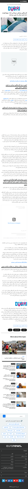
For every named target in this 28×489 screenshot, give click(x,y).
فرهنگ (12, 462)
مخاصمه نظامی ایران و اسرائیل (14, 424)
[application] (14, 25)
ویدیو (26, 464)
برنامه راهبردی (7, 90)
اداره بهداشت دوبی (23, 90)
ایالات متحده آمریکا (20, 437)
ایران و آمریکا (10, 430)
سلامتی (24, 330)
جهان (12, 453)
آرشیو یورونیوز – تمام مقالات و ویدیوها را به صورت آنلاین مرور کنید (7, 468)
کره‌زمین (12, 456)
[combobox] (14, 416)
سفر (26, 462)
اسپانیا (11, 433)
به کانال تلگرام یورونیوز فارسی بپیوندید (19, 262)
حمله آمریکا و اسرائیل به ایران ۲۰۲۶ (18, 427)
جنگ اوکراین (6, 427)
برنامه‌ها (12, 464)
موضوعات (25, 451)
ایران (5, 437)
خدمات (25, 472)
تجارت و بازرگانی (24, 456)
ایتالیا (23, 356)
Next (26, 459)
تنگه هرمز (11, 437)
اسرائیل (4, 433)
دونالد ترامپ (18, 430)
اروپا (26, 453)
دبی (10, 330)
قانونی (12, 100)
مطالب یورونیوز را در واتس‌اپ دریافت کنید (18, 81)
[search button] (4, 416)
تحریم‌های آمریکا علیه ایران (20, 433)
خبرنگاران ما (25, 467)
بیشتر (26, 476)
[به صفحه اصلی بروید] (23, 1)
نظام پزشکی (17, 330)
